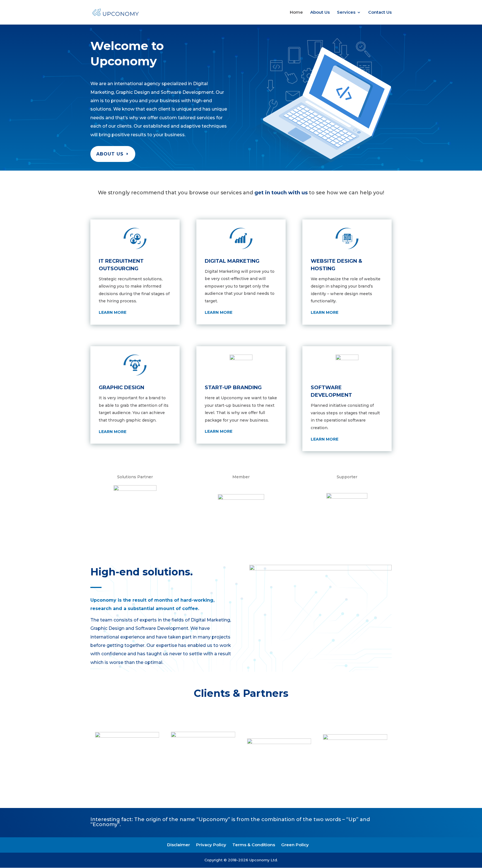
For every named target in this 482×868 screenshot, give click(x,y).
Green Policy (295, 844)
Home (296, 12)
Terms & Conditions (253, 844)
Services (346, 12)
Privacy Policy (211, 844)
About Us (320, 12)
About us (110, 154)
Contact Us (380, 12)
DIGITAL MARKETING (232, 261)
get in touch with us (281, 193)
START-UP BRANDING (233, 387)
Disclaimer (178, 844)
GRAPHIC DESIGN (121, 387)
